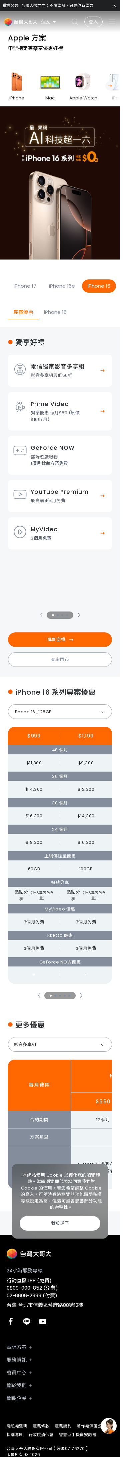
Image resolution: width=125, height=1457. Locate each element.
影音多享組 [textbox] (25, 1044)
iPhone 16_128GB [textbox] (33, 712)
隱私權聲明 (17, 1426)
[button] (110, 85)
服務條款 (41, 1426)
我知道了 (60, 1223)
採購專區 (15, 1434)
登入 (93, 22)
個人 (45, 22)
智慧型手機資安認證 (77, 1434)
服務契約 (63, 1426)
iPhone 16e (62, 285)
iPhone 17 (25, 285)
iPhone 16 (99, 285)
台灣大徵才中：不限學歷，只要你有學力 (57, 5)
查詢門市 (60, 659)
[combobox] (60, 711)
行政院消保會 (41, 1434)
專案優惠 (23, 312)
